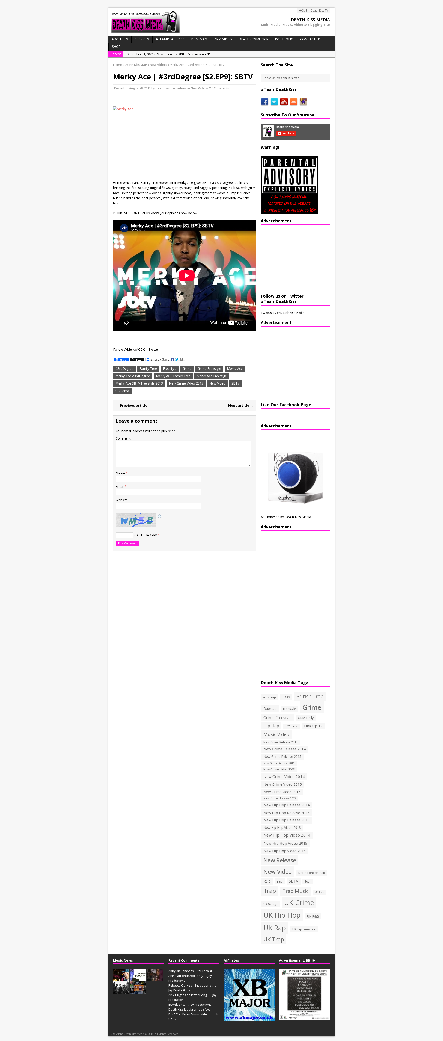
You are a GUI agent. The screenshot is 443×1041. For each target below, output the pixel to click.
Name (121, 473)
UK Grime (122, 391)
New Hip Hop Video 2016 (284, 850)
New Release (279, 860)
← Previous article (131, 405)
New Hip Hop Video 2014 (286, 835)
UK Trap (273, 939)
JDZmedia (292, 726)
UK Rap (274, 927)
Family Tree (148, 368)
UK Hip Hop (282, 915)
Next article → (241, 405)
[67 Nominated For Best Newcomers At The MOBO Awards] (121, 991)
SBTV (235, 383)
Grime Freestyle (209, 368)
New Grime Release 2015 (282, 756)
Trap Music (295, 891)
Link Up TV (313, 725)
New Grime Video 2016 (282, 791)
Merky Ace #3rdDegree (132, 376)
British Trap (309, 696)
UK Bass (319, 892)
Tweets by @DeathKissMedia (283, 312)
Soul (307, 881)
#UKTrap (269, 697)
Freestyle (170, 368)
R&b (267, 881)
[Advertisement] (289, 258)
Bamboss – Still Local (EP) (198, 971)
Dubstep (270, 708)
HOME (303, 10)
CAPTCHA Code (146, 535)
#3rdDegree (124, 368)
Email (120, 486)
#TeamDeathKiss (170, 39)
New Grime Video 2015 (282, 784)
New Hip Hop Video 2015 (285, 843)
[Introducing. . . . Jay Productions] (121, 978)
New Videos (199, 88)
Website (122, 500)
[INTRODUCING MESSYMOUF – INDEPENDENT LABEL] (138, 991)
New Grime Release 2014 (284, 749)
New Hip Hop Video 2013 (282, 827)
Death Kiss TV (319, 10)
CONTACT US (310, 39)
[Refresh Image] (159, 516)
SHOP (116, 46)
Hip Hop (271, 725)
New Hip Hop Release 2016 (286, 820)
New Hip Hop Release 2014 (286, 805)
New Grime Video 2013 (186, 383)
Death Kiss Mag (136, 65)
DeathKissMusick (253, 39)
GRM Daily (306, 717)
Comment (123, 438)
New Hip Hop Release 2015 (286, 812)
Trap (269, 891)
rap (279, 881)
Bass (286, 697)
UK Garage (270, 904)
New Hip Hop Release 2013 (279, 798)
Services (142, 39)
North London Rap (311, 873)
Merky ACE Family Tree (173, 376)
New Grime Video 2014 (284, 776)
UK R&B (313, 916)
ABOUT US (120, 39)
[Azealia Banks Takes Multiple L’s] (155, 978)
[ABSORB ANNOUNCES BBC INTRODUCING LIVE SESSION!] (138, 978)
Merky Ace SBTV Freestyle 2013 (139, 383)
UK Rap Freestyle (303, 929)
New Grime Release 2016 (278, 763)
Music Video (276, 734)
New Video (217, 383)
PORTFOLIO (284, 39)
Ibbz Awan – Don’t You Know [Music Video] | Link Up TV (193, 1014)
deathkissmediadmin (171, 88)
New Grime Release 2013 (280, 742)
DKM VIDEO (223, 39)
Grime (187, 368)
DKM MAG (199, 39)
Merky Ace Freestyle (212, 376)
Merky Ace (235, 368)
